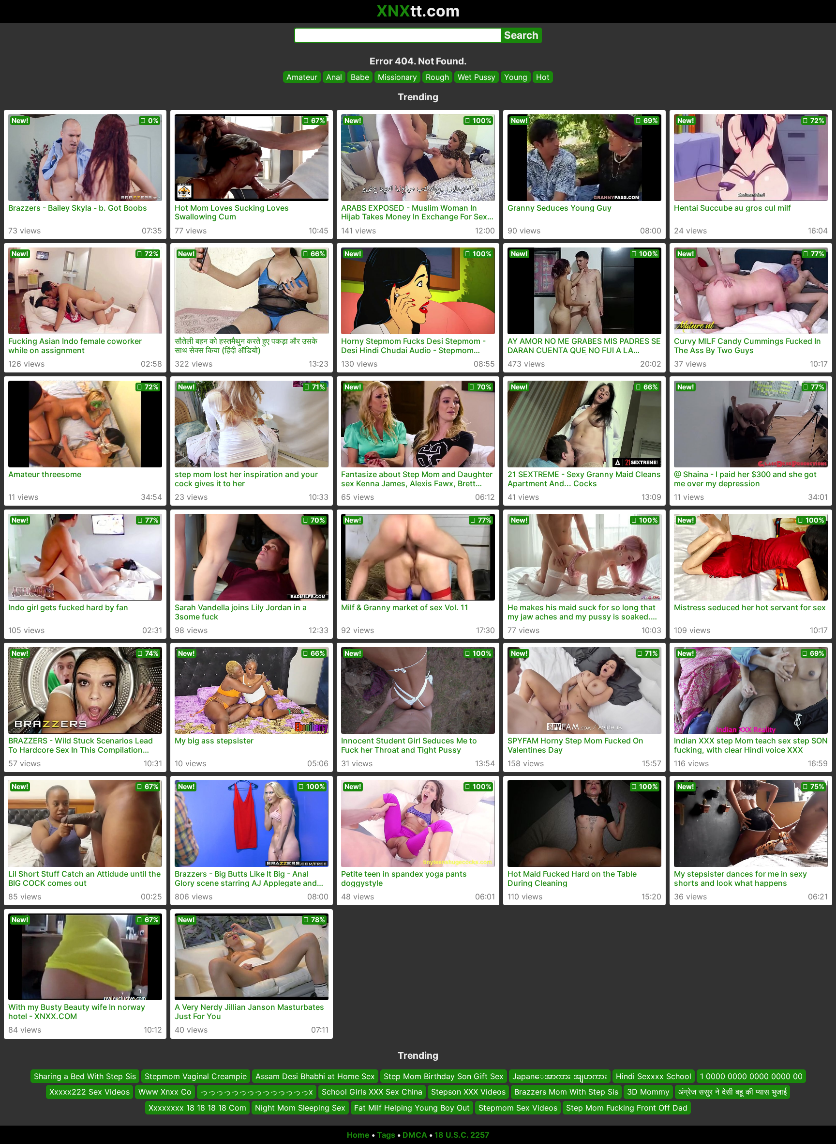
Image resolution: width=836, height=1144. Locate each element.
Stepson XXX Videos (468, 1092)
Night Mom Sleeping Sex (300, 1108)
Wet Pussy (476, 77)
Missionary (397, 77)
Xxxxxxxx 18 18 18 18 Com (197, 1108)
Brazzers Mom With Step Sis (566, 1092)
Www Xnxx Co (165, 1092)
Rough (437, 77)
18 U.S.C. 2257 (462, 1134)
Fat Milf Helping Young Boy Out (412, 1108)
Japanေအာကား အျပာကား (559, 1076)
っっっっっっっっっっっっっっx (256, 1092)
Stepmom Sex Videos (517, 1108)
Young (515, 77)
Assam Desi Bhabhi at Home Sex (315, 1076)
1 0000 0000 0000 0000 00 (751, 1076)
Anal (334, 77)
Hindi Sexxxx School (653, 1076)
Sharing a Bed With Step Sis (85, 1076)
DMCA (415, 1134)
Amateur (301, 77)
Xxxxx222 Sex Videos (89, 1092)
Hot (543, 77)
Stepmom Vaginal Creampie (196, 1076)
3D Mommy (648, 1092)
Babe (360, 77)
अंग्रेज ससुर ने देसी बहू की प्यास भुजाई (732, 1092)
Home (358, 1134)
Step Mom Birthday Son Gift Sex (444, 1076)
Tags (386, 1134)
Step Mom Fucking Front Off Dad (626, 1108)
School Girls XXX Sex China (372, 1092)
